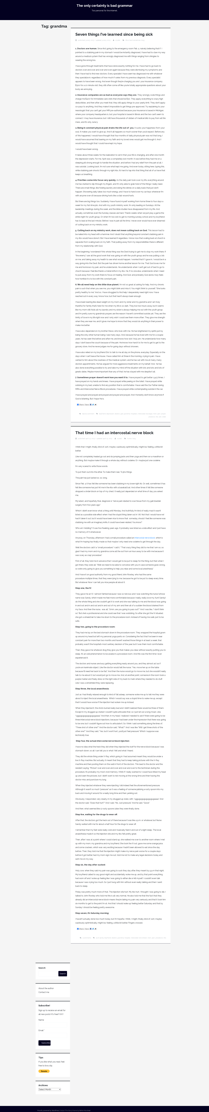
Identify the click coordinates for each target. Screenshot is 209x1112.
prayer (163, 414)
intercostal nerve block (144, 538)
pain (158, 414)
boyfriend (102, 414)
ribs (157, 417)
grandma (127, 414)
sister (164, 417)
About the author (46, 988)
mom (155, 414)
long (142, 40)
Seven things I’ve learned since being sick (114, 34)
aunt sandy (100, 938)
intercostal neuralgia (145, 414)
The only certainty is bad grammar (105, 6)
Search (41, 968)
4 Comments (87, 938)
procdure (152, 417)
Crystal (117, 40)
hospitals (134, 414)
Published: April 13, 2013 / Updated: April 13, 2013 (95, 438)
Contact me (43, 992)
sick (160, 417)
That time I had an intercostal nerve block (114, 432)
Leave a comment (88, 414)
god (122, 414)
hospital (127, 938)
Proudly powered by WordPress (48, 1110)
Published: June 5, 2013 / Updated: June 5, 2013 (94, 40)
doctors (117, 414)
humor (129, 438)
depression (110, 414)
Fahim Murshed (84, 1110)
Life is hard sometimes (133, 40)
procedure (159, 938)
